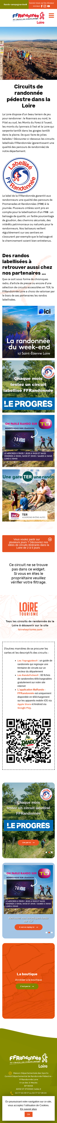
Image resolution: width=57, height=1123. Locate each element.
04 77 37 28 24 (39, 1093)
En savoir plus (28, 1109)
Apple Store (24, 704)
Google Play (24, 707)
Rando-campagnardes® (15, 4)
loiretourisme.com (30, 629)
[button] (46, 852)
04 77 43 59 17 (22, 1093)
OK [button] (28, 1114)
